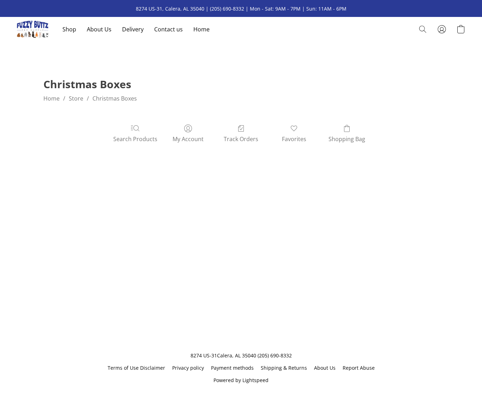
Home (201, 29)
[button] (32, 29)
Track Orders (241, 139)
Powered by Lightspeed (241, 380)
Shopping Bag (347, 139)
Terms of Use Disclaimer (136, 367)
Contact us (168, 29)
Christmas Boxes (114, 98)
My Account (188, 139)
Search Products (135, 139)
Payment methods (232, 367)
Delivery (133, 29)
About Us (99, 29)
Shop (69, 29)
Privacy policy (188, 367)
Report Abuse (359, 367)
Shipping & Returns (284, 367)
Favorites (294, 139)
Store (76, 98)
